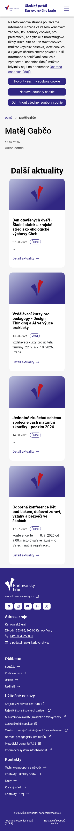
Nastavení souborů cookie (54, 822)
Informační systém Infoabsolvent (26, 750)
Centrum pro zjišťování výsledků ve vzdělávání (34, 730)
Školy (8, 780)
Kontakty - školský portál (20, 774)
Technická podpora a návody (23, 767)
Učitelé (9, 680)
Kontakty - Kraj (14, 794)
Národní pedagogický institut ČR (25, 737)
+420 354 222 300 (21, 636)
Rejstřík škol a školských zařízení (25, 710)
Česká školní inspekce (18, 723)
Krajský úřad (13, 787)
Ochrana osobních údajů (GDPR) (19, 822)
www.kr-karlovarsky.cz (19, 596)
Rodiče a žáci (13, 673)
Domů (9, 117)
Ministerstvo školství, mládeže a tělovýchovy (33, 717)
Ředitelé (10, 686)
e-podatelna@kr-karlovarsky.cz (29, 642)
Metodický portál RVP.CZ (20, 743)
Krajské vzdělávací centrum (22, 703)
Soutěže (10, 666)
